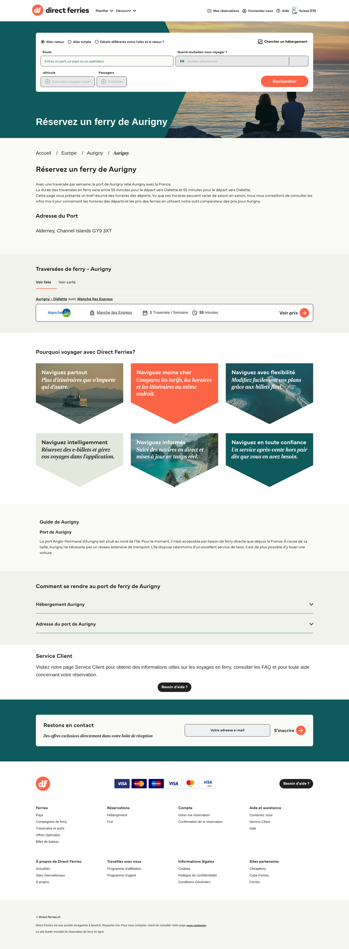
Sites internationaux (50, 875)
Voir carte (67, 282)
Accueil (43, 153)
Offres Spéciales (48, 835)
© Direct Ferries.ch (48, 917)
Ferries (255, 882)
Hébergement (117, 815)
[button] (174, 604)
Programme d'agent (121, 875)
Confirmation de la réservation (200, 822)
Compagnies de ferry (51, 822)
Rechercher (285, 81)
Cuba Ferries (259, 875)
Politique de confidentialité (197, 875)
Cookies (184, 869)
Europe (69, 153)
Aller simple (82, 42)
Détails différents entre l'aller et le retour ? (132, 42)
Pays (39, 815)
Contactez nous (261, 815)
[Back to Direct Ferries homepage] (60, 11)
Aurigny (95, 153)
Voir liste (43, 282)
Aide (253, 828)
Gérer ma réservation (194, 815)
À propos (42, 882)
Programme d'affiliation (124, 869)
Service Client (260, 822)
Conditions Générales (194, 882)
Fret (110, 822)
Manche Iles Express (95, 299)
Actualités (43, 869)
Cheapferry (258, 869)
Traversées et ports (50, 828)
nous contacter (196, 925)
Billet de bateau (47, 841)
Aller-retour (55, 42)
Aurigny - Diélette (51, 299)
